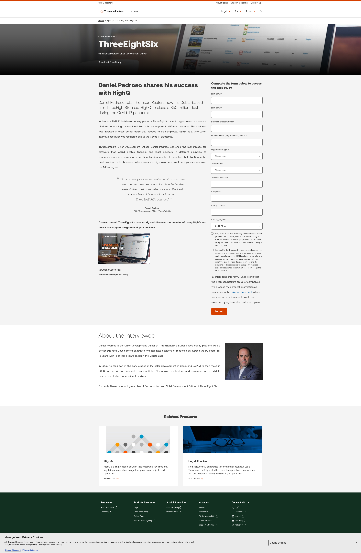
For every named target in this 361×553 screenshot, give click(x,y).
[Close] (356, 542)
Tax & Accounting (141, 512)
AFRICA (134, 11)
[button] (226, 11)
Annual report (172, 507)
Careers (104, 512)
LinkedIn (238, 516)
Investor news (172, 512)
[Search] (261, 11)
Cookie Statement (13, 550)
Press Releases (107, 507)
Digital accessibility (207, 516)
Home (101, 20)
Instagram (239, 525)
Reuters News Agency (143, 520)
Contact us (203, 512)
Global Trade (139, 516)
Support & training (206, 525)
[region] (180, 543)
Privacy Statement (241, 291)
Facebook (239, 512)
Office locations (206, 520)
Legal (136, 507)
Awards (202, 507)
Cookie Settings (278, 543)
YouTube (238, 520)
